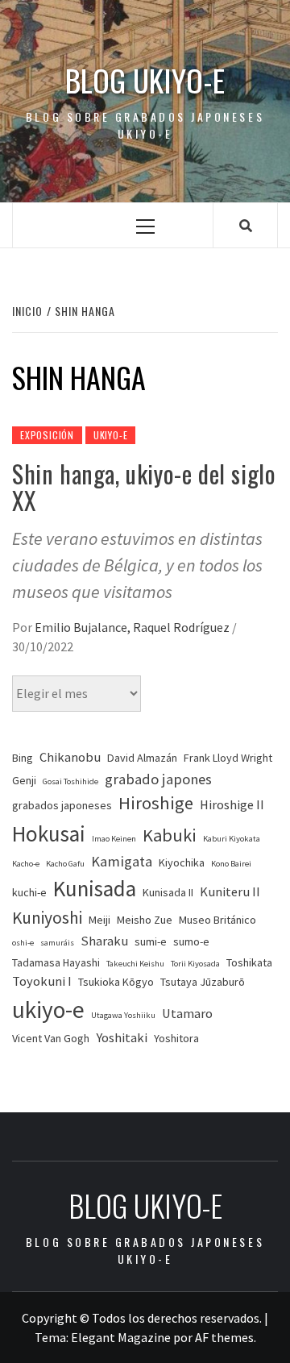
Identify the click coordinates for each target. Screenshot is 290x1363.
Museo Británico (217, 919)
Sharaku (104, 941)
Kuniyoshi (47, 918)
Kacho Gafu (65, 863)
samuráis (57, 942)
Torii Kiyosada (195, 963)
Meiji (99, 919)
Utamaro (187, 1013)
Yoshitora (176, 1038)
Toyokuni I (42, 981)
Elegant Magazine (121, 1337)
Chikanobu (70, 757)
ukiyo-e (48, 1009)
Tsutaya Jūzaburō (202, 981)
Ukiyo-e (110, 435)
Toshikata (249, 962)
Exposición (47, 435)
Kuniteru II (230, 891)
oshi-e (23, 942)
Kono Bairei (231, 863)
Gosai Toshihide (70, 781)
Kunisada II (168, 892)
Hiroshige (155, 803)
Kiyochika (182, 862)
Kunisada (94, 888)
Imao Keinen (114, 838)
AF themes (224, 1337)
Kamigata (121, 861)
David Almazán (142, 757)
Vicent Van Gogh (50, 1038)
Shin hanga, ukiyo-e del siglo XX (144, 486)
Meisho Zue (144, 919)
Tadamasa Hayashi (56, 962)
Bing (22, 757)
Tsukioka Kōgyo (116, 981)
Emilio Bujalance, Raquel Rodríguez (133, 627)
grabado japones (158, 779)
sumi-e (151, 941)
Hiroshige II (232, 804)
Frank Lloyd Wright (228, 757)
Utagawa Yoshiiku (123, 1015)
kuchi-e (29, 892)
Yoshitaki (121, 1037)
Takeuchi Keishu (135, 963)
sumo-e (191, 941)
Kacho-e (25, 863)
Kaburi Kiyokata (231, 838)
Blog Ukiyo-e (145, 80)
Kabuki (170, 835)
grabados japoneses (62, 805)
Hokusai (48, 833)
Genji (24, 780)
